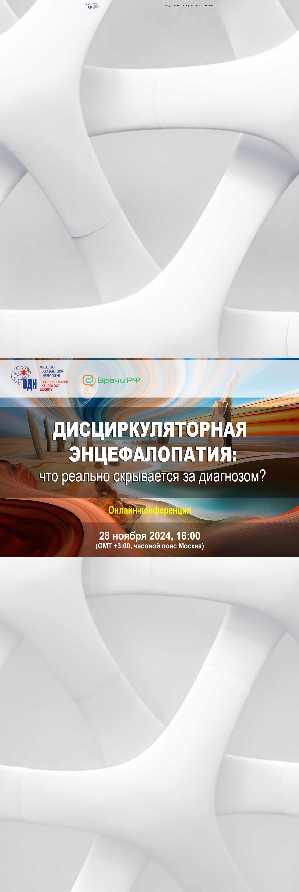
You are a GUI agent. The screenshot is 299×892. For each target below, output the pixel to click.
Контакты (209, 6)
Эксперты (199, 6)
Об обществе (188, 6)
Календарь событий (172, 6)
